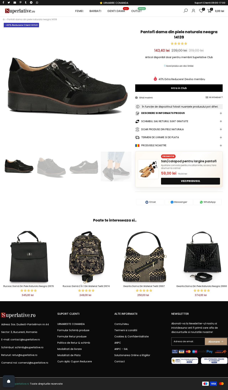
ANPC (117, 343)
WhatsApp (209, 202)
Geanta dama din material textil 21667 (144, 286)
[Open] (9, 381)
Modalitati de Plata (69, 355)
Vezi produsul (190, 181)
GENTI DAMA (117, 10)
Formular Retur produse (72, 336)
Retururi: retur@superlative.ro (19, 355)
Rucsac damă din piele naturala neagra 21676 (28, 286)
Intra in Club (179, 88)
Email (152, 202)
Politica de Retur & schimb (73, 343)
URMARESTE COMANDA (71, 324)
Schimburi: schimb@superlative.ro (22, 347)
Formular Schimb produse (73, 330)
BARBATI (95, 11)
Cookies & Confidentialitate (131, 336)
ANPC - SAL (121, 349)
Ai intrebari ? (216, 97)
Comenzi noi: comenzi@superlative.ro (24, 362)
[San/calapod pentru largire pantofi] (148, 169)
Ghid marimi (146, 97)
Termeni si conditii (125, 330)
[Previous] (8, 89)
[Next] (126, 89)
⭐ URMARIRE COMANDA (114, 3)
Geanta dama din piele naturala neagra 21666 (201, 286)
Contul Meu (121, 324)
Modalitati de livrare (69, 349)
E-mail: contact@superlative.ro (20, 339)
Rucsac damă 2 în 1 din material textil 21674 (86, 286)
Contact (119, 361)
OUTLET (138, 10)
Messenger (180, 202)
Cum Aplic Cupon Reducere (74, 361)
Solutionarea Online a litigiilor (132, 355)
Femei (79, 11)
